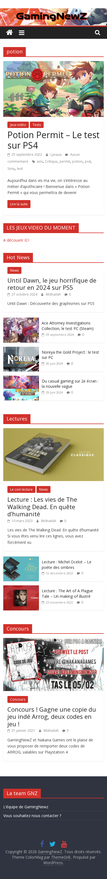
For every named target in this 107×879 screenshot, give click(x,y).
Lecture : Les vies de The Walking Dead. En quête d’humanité (42, 506)
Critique (51, 161)
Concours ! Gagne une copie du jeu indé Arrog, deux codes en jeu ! (51, 716)
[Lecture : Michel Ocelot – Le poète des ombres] (21, 559)
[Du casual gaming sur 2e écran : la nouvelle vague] (21, 378)
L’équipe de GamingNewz (25, 806)
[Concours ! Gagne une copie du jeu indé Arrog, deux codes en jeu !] (53, 640)
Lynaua (56, 154)
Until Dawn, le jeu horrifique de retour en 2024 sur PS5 (51, 283)
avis (40, 161)
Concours (17, 699)
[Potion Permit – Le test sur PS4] (53, 64)
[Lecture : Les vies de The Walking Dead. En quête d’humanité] (53, 431)
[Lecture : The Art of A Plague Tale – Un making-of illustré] (21, 588)
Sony (11, 168)
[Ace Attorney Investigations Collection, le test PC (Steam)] (21, 320)
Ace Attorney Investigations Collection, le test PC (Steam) (68, 325)
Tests (37, 124)
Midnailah (54, 294)
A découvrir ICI (16, 240)
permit (65, 161)
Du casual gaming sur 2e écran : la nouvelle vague (70, 383)
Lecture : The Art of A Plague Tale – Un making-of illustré (67, 593)
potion (77, 161)
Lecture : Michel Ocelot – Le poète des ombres (66, 564)
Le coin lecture (21, 489)
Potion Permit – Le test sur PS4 (53, 140)
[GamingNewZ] (53, 12)
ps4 (88, 161)
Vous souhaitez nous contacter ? (32, 815)
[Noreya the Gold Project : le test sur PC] (21, 349)
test (20, 168)
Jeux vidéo (18, 124)
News (14, 270)
